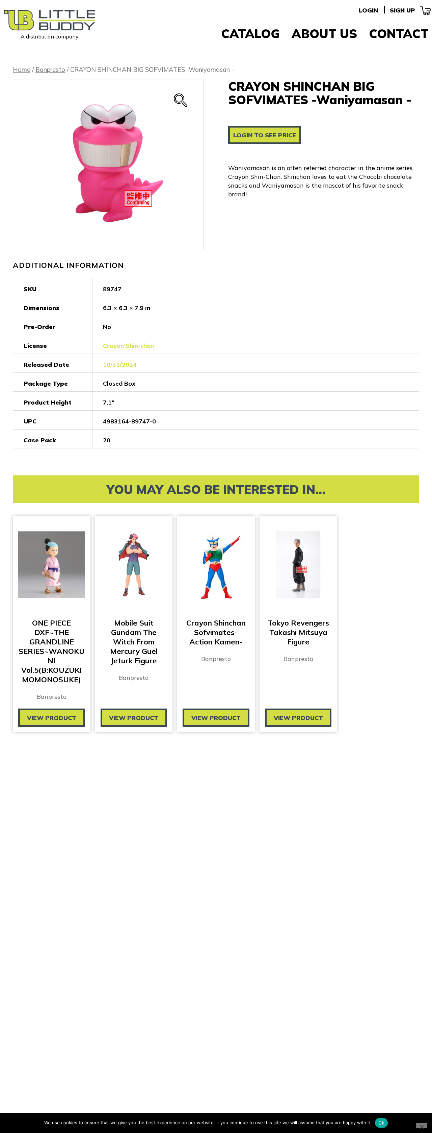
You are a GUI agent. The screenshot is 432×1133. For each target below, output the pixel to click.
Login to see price (264, 135)
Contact (399, 33)
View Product (51, 718)
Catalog (250, 33)
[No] (421, 1125)
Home (21, 70)
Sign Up (402, 10)
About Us (324, 33)
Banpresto (50, 70)
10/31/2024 (120, 364)
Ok (381, 1123)
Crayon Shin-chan (128, 346)
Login (368, 10)
